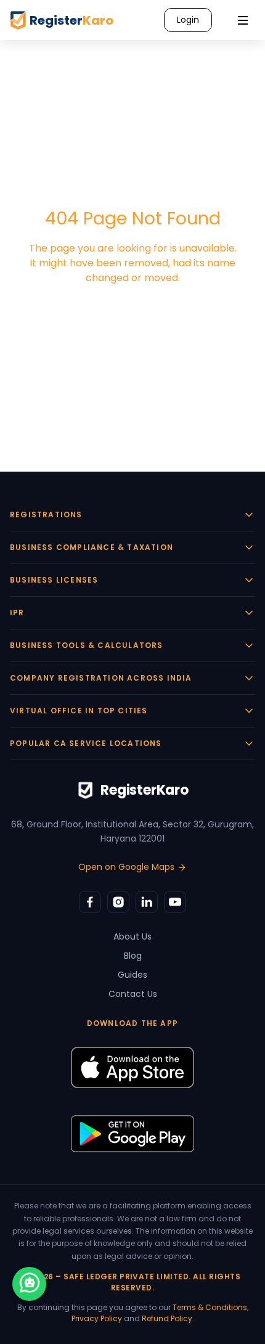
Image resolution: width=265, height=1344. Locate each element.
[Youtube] (175, 902)
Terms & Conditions (210, 1307)
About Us (132, 936)
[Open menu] (242, 20)
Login (188, 20)
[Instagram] (118, 902)
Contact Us (132, 994)
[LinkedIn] (147, 902)
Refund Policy (167, 1318)
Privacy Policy (96, 1318)
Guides (132, 975)
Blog (133, 955)
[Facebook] (90, 902)
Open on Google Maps (126, 867)
